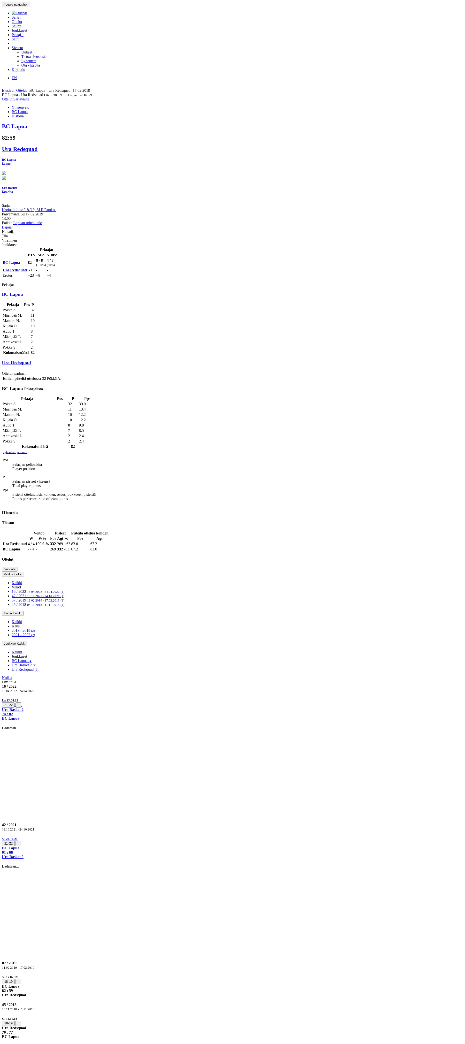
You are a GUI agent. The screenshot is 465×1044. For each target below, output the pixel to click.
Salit (15, 39)
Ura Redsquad (25, 669)
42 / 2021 (38, 596)
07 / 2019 (38, 600)
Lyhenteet (28, 61)
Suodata (10, 569)
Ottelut (17, 22)
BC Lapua (22, 661)
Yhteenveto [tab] (20, 107)
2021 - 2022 (23, 635)
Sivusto (17, 48)
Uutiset (26, 52)
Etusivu (8, 90)
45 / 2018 (38, 604)
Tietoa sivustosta (33, 56)
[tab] (232, 709)
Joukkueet (19, 30)
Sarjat (16, 17)
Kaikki (17, 583)
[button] (232, 709)
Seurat (16, 26)
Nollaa (7, 678)
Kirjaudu (18, 70)
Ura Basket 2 (24, 665)
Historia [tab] (18, 116)
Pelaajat (17, 35)
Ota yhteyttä (30, 65)
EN (14, 78)
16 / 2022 (38, 591)
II (18, 705)
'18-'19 (8, 981)
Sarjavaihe (21, 99)
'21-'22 (8, 705)
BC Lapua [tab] (20, 112)
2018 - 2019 (23, 630)
